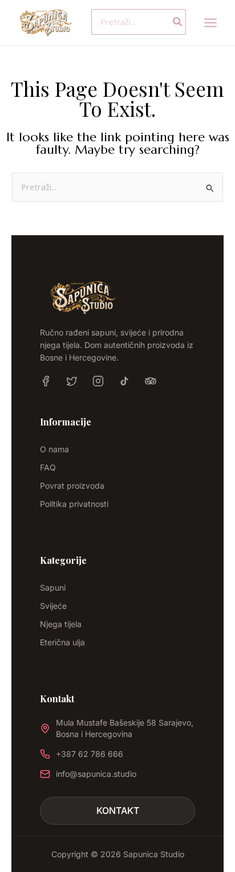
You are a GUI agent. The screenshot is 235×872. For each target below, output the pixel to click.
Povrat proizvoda (72, 485)
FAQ (48, 467)
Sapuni (53, 587)
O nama (54, 449)
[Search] (178, 22)
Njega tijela (61, 624)
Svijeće (53, 606)
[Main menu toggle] (210, 22)
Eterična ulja (62, 642)
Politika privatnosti (74, 504)
